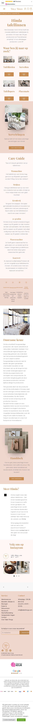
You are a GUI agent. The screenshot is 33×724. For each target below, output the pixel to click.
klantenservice (6, 599)
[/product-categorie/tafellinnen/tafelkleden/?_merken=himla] (7, 66)
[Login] (24, 9)
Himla (24, 519)
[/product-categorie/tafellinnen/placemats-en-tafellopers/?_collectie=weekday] (22, 89)
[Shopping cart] (30, 9)
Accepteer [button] (21, 720)
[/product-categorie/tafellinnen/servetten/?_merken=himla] (22, 66)
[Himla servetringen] (16, 140)
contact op (23, 530)
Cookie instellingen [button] (9, 720)
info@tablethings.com (25, 610)
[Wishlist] (27, 9)
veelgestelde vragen (8, 615)
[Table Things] (16, 9)
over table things (7, 619)
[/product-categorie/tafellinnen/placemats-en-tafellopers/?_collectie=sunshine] (7, 89)
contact (4, 617)
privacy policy (18, 686)
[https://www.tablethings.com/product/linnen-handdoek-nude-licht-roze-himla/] (16, 444)
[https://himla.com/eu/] (3, 495)
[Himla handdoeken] (16, 467)
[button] (4, 8)
